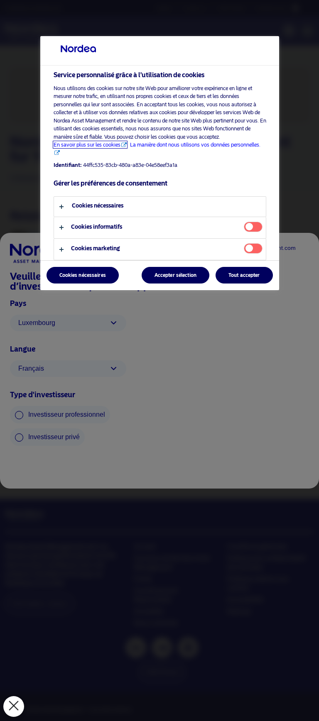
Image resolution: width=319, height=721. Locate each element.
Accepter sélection (175, 275)
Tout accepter (244, 275)
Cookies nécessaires (82, 275)
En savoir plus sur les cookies (87, 145)
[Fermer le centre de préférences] (13, 706)
